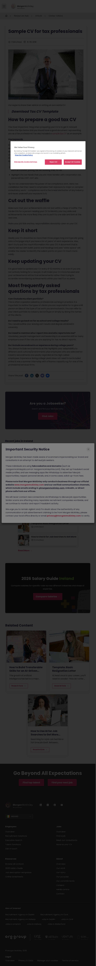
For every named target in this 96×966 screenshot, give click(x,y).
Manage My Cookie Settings (25, 162)
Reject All (53, 162)
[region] (48, 155)
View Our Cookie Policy (24, 155)
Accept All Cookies (72, 162)
